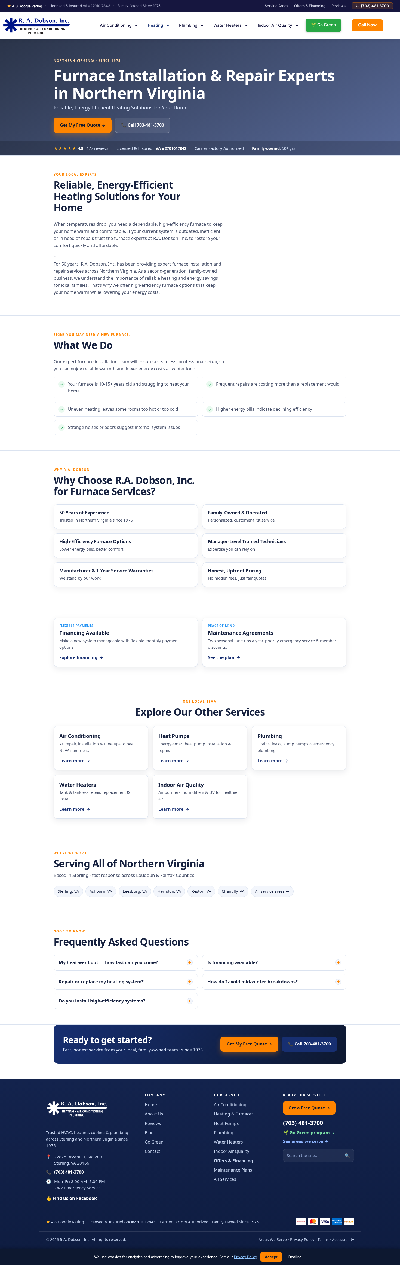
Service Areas (276, 6)
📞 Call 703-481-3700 (142, 125)
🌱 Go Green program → (309, 1133)
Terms (323, 1239)
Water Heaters (227, 25)
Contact (152, 1151)
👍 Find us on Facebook (71, 1198)
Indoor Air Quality (275, 25)
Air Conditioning (115, 25)
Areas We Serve (273, 1239)
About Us (154, 1114)
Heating (155, 25)
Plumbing (188, 25)
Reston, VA (201, 891)
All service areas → (272, 891)
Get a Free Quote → (309, 1108)
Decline (295, 1257)
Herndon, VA (169, 891)
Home (151, 1105)
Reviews (338, 6)
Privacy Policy (302, 1239)
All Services (225, 1179)
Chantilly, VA (233, 891)
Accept (271, 1257)
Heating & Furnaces (233, 1114)
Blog (149, 1133)
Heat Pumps (226, 1123)
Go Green (154, 1142)
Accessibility (343, 1239)
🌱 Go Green (323, 24)
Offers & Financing (309, 6)
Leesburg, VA (135, 891)
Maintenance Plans (233, 1170)
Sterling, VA (68, 891)
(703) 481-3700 (375, 6)
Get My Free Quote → (82, 125)
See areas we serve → (305, 1141)
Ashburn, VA (101, 891)
